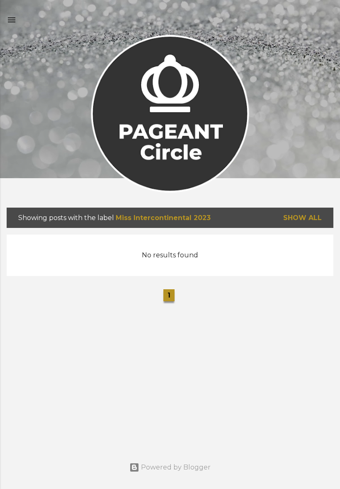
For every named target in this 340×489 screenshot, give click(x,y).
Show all (302, 218)
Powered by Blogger (175, 467)
